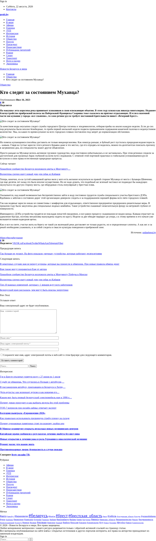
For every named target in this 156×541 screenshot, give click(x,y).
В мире (10, 22)
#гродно (137, 516)
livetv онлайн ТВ (21, 454)
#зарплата (28, 519)
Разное (9, 52)
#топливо (112, 523)
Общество (11, 39)
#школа (129, 523)
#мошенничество (124, 519)
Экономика (12, 63)
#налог (135, 519)
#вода (10, 237)
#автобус (10, 516)
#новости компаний (7, 523)
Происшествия (13, 47)
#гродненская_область (125, 516)
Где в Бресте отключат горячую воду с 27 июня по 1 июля (30, 376)
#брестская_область (85, 515)
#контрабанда (63, 519)
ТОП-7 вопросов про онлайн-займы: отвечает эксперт (28, 408)
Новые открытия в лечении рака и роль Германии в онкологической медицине (43, 439)
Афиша (10, 25)
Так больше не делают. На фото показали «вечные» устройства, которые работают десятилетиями (51, 253)
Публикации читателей (18, 50)
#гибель (112, 516)
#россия (74, 522)
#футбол (121, 522)
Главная (10, 19)
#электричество (138, 523)
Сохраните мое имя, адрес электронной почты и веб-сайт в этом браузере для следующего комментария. (57, 355)
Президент (11, 44)
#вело (105, 516)
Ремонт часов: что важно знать (17, 444)
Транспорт (11, 58)
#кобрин (53, 520)
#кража (72, 519)
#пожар (33, 522)
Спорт (9, 55)
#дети (2, 519)
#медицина (86, 520)
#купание (18, 237)
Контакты (11, 9)
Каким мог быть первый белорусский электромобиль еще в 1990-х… (36, 397)
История (10, 36)
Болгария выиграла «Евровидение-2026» (22, 413)
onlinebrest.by (149, 232)
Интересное (12, 33)
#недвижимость (146, 519)
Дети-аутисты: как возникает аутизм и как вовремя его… (29, 392)
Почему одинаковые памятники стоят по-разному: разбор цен (32, 423)
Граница (10, 28)
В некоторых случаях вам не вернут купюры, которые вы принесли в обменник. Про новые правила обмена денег (59, 264)
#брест (3, 237)
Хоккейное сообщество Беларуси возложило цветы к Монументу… (35, 169)
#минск (95, 519)
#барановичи (21, 516)
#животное (19, 519)
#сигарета (82, 523)
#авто (3, 516)
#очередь (18, 523)
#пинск (25, 522)
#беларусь (38, 515)
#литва (79, 520)
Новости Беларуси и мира (13, 69)
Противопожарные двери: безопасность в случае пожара (31, 449)
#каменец (45, 520)
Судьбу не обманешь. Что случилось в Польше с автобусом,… (32, 382)
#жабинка (9, 520)
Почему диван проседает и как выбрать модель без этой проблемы (34, 402)
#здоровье (38, 520)
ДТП (8, 30)
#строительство (93, 523)
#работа (66, 522)
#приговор (51, 523)
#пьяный (59, 523)
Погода (10, 41)
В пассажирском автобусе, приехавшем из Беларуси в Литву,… (33, 387)
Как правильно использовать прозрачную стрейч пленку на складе (34, 418)
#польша (42, 522)
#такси (106, 523)
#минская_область (107, 520)
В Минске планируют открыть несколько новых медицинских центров (39, 428)
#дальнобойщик (148, 516)
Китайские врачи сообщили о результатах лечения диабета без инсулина (40, 434)
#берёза (51, 516)
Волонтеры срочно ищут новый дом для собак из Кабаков (30, 174)
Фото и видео (13, 61)
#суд (101, 522)
